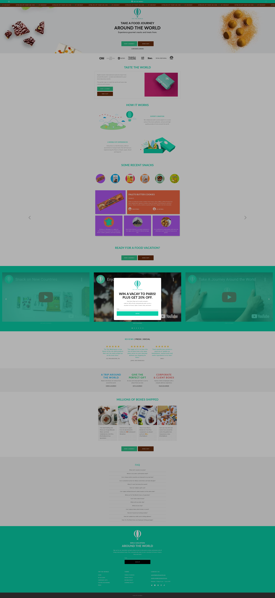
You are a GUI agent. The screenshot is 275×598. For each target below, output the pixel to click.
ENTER (137, 313)
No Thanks (137, 317)
